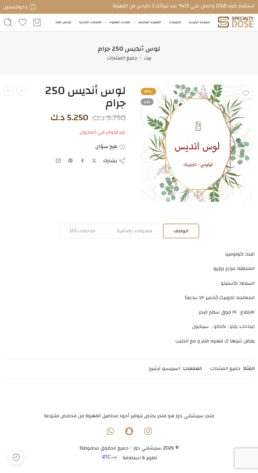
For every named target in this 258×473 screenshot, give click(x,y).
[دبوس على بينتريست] (70, 160)
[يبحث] (8, 22)
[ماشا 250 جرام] (21, 91)
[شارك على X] (94, 160)
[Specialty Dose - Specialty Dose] (236, 22)
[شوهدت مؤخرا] (16, 457)
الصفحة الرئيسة (199, 22)
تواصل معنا (63, 22)
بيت (147, 58)
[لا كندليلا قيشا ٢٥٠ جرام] (8, 91)
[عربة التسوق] (37, 22)
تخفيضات (175, 22)
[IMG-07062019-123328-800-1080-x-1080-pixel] (196, 143)
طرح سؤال (107, 147)
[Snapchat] (129, 431)
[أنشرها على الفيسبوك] (82, 160)
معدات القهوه (119, 22)
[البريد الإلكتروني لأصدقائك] (58, 160)
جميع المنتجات (122, 58)
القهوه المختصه (149, 22)
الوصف (181, 230)
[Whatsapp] (110, 431)
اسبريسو (171, 368)
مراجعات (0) (82, 230)
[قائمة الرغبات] (246, 93)
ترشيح (154, 368)
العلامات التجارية (90, 22)
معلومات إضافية (134, 230)
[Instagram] (147, 431)
